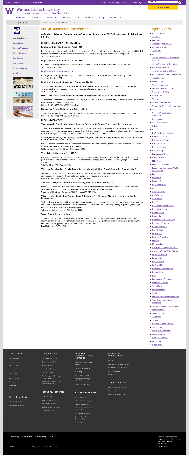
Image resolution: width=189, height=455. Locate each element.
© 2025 (12, 447)
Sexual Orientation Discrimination (166, 306)
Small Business (158, 310)
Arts (77, 17)
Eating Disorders (159, 157)
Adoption (156, 40)
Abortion (156, 37)
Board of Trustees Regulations (85, 401)
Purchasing (112, 374)
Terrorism (156, 317)
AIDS (154, 54)
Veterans (52, 436)
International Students (37, 3)
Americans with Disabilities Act (164, 71)
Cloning (155, 109)
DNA (154, 129)
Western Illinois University (38, 9)
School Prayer (158, 286)
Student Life (115, 17)
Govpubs (64, 22)
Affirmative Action (159, 47)
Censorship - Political (161, 92)
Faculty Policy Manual (82, 404)
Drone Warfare (158, 143)
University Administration (116, 394)
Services (11, 389)
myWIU (141, 3)
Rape (154, 275)
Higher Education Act (82, 384)
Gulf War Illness (158, 195)
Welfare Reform (158, 334)
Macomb (46, 13)
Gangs (155, 188)
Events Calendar (14, 365)
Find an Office (112, 391)
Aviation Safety (158, 81)
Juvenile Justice (158, 230)
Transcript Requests (15, 402)
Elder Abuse (157, 161)
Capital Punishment (160, 85)
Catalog (11, 382)
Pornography (157, 258)
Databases (12, 385)
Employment (27, 436)
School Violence (158, 289)
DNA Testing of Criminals (162, 133)
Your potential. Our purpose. (28, 13)
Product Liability (158, 272)
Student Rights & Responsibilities (80, 418)
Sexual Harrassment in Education (165, 296)
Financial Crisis (158, 181)
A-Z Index (133, 3)
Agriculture (156, 51)
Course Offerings (114, 3)
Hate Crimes (157, 202)
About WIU (21, 17)
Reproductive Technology (162, 279)
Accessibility (14, 436)
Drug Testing (157, 150)
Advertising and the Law (162, 44)
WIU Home (47, 22)
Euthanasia (156, 174)
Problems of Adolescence (162, 268)
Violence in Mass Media (161, 331)
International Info (20, 68)
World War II (157, 345)
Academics (36, 17)
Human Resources (114, 371)
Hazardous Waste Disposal (163, 205)
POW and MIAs (158, 265)
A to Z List (17, 73)
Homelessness (158, 212)
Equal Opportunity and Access (118, 367)
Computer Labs (47, 396)
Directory (125, 3)
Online (66, 13)
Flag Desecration (159, 184)
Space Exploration (159, 313)
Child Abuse (157, 95)
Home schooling (159, 216)
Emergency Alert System (50, 362)
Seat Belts (156, 293)
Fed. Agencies (18, 58)
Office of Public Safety (49, 358)
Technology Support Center (51, 407)
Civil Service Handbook (82, 413)
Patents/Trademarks (21, 48)
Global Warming (158, 191)
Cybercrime (157, 126)
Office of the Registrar (19, 397)
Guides (72, 22)
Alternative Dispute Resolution (164, 64)
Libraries (103, 3)
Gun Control (157, 198)
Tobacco (155, 320)
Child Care (156, 99)
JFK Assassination (159, 226)
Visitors (24, 3)
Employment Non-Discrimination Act (58, 71)
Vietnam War (157, 327)
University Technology (49, 410)
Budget (110, 360)
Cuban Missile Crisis (160, 122)
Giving (101, 17)
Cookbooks (157, 119)
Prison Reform (158, 261)
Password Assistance (49, 403)
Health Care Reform (160, 209)
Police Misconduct (159, 254)
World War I (157, 341)
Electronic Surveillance (161, 164)
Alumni (66, 17)
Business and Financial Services (118, 364)
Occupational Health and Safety (165, 247)
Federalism (156, 177)
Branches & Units (14, 378)
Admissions (52, 17)
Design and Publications (83, 368)
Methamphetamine (160, 244)
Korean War (157, 233)
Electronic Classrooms (49, 400)
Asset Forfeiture (158, 78)
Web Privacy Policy (52, 447)
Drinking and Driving (160, 140)
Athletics (89, 17)
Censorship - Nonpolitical (162, 88)
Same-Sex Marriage (160, 282)
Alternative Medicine (160, 67)
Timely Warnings (47, 365)
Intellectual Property (160, 223)
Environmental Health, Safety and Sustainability (51, 383)
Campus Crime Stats (48, 372)
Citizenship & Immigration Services (166, 106)
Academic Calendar (15, 362)
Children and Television (162, 102)
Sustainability (40, 436)
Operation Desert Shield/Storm (165, 251)
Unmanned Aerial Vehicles (163, 324)
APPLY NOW (163, 7)
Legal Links (18, 43)
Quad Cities (56, 13)
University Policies (81, 397)
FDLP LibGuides (158, 33)
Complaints (79, 422)
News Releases (14, 358)
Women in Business (160, 338)
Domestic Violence (159, 136)
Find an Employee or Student (117, 387)
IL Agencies (18, 63)
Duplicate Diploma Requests (18, 405)
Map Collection (19, 53)
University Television (82, 375)
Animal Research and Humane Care (166, 74)
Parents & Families (13, 3)
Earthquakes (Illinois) (161, 154)
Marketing (78, 372)
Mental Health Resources (50, 369)
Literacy (155, 240)
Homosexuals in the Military (163, 219)
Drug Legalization (159, 147)
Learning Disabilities (160, 237)
